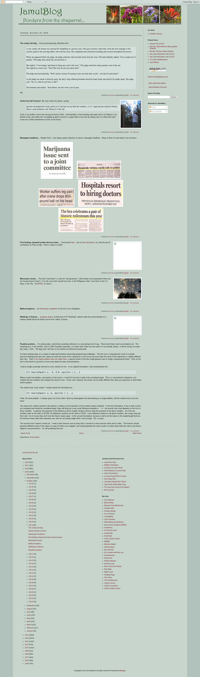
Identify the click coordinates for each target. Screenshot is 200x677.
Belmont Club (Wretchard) (113, 505)
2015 (27, 472)
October (30, 481)
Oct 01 (31, 602)
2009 (27, 651)
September (31, 606)
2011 (27, 644)
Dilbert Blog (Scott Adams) (114, 522)
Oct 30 (31, 487)
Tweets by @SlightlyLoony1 (158, 77)
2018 (27, 462)
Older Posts (137, 433)
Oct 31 (31, 484)
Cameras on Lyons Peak (113, 468)
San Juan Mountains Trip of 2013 (162, 57)
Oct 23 (31, 509)
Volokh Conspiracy (111, 586)
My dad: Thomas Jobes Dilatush (161, 51)
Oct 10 (31, 576)
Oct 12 (31, 570)
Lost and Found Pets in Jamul (115, 476)
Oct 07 (31, 586)
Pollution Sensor (156, 34)
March (29, 625)
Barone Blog (108, 503)
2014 (27, 635)
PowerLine (108, 558)
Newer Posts (25, 433)
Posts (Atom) (34, 437)
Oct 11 (31, 573)
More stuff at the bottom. (157, 83)
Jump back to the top (30, 453)
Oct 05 (31, 592)
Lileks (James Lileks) (112, 539)
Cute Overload (109, 519)
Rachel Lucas (109, 564)
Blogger (123, 671)
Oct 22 (31, 512)
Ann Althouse (109, 500)
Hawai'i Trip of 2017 (157, 44)
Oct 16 (31, 557)
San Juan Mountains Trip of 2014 (162, 54)
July (28, 612)
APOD (40, 284)
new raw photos (88, 242)
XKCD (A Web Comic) (112, 588)
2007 (27, 657)
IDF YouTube (109, 490)
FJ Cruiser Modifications (159, 60)
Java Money (154, 62)
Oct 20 (31, 519)
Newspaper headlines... (37, 534)
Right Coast (108, 572)
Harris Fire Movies (111, 473)
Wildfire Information (111, 465)
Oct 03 (31, 595)
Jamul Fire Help (110, 462)
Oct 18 (31, 525)
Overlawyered (109, 555)
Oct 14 (31, 563)
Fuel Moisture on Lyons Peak (115, 471)
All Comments (156, 111)
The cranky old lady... (36, 528)
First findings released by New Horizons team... (45, 537)
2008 (27, 654)
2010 (27, 648)
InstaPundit (108, 533)
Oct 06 (31, 589)
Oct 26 (31, 499)
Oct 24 (31, 506)
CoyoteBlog (108, 516)
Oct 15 (31, 560)
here (73, 242)
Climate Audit (109, 508)
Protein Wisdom (110, 561)
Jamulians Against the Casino (115, 482)
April (29, 621)
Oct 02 (31, 598)
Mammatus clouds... (35, 540)
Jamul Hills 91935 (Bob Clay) (115, 484)
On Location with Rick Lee (114, 552)
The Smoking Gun (111, 580)
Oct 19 (31, 522)
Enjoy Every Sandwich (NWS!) (115, 525)
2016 (27, 469)
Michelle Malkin (110, 544)
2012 (27, 641)
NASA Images (109, 547)
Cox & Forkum (109, 514)
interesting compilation (48, 309)
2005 (27, 664)
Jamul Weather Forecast (157, 87)
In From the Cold (110, 530)
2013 (27, 638)
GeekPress (108, 528)
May (28, 618)
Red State (108, 569)
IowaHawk (108, 536)
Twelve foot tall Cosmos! (37, 531)
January (30, 631)
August (29, 609)
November (31, 478)
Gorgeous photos (46, 317)
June (29, 615)
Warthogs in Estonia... (36, 547)
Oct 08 (31, 583)
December (31, 475)
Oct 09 (31, 579)
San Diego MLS (110, 479)
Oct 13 (31, 567)
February (30, 628)
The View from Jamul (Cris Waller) (116, 487)
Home (81, 433)
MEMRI (107, 541)
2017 (27, 465)
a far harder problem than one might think (50, 359)
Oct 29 (31, 490)
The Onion (108, 577)
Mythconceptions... (35, 544)
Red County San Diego (112, 566)
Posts (153, 107)
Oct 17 (31, 554)
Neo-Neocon (109, 550)
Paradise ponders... (35, 550)
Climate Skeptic (110, 511)
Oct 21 (31, 515)
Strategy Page (109, 575)
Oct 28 (31, 493)
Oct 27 (31, 496)
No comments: (135, 431)
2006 (27, 660)
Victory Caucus (109, 583)
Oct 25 (31, 503)
